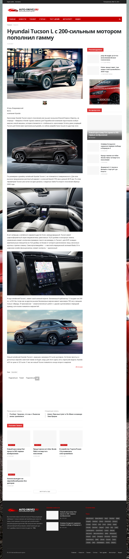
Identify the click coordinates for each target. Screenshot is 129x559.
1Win (34, 528)
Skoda (102, 539)
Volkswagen (100, 542)
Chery (101, 521)
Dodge (88, 524)
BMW (117, 518)
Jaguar (101, 527)
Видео (78, 19)
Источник (79, 367)
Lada (116, 527)
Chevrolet (108, 521)
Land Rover (99, 530)
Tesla (114, 539)
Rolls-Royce (89, 539)
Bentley (112, 518)
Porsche (107, 536)
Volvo (107, 542)
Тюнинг (32, 19)
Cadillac (95, 521)
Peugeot (100, 536)
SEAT (97, 539)
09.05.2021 (37, 456)
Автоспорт (67, 19)
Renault (114, 536)
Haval (114, 524)
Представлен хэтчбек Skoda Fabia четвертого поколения (44, 451)
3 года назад (106, 62)
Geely (109, 524)
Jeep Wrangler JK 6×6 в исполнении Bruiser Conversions (109, 58)
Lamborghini (90, 530)
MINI (106, 533)
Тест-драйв (55, 19)
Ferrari (94, 524)
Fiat (100, 524)
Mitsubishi (113, 533)
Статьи (42, 19)
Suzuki (108, 539)
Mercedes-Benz (98, 533)
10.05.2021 (11, 456)
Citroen (115, 521)
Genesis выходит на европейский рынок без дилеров (17, 480)
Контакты (18, 2)
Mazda (112, 530)
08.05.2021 (11, 486)
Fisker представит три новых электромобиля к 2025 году (110, 69)
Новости (22, 19)
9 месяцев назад (107, 74)
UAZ (93, 542)
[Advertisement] (45, 394)
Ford (104, 524)
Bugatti (88, 521)
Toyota (88, 542)
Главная (12, 19)
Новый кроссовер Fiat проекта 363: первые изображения (16, 451)
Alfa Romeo (89, 518)
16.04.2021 (10, 44)
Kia (112, 527)
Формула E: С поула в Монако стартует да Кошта (109, 169)
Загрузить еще (45, 491)
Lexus (106, 530)
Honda (88, 527)
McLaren (89, 533)
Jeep (107, 527)
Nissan (88, 536)
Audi (106, 518)
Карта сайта (10, 2)
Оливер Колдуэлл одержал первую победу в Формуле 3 (111, 146)
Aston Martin (99, 518)
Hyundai (14, 372)
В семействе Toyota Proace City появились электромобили (70, 451)
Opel (94, 536)
